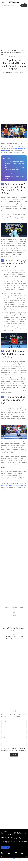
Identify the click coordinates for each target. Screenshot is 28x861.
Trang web (4, 741)
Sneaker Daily (4, 485)
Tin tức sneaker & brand (12, 50)
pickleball (21, 201)
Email (4, 737)
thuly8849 (7, 72)
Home (3, 50)
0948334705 (10, 834)
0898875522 (6, 833)
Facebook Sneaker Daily (16, 485)
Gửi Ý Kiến (5, 847)
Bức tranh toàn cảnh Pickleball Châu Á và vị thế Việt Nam (15, 173)
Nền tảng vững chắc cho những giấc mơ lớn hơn (14, 177)
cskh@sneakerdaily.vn (22, 833)
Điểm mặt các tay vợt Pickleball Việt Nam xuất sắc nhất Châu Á (14, 168)
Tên (3, 732)
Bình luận (4, 721)
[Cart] (3, 2)
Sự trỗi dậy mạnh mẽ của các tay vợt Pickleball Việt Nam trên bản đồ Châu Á (14, 163)
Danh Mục (3, 856)
